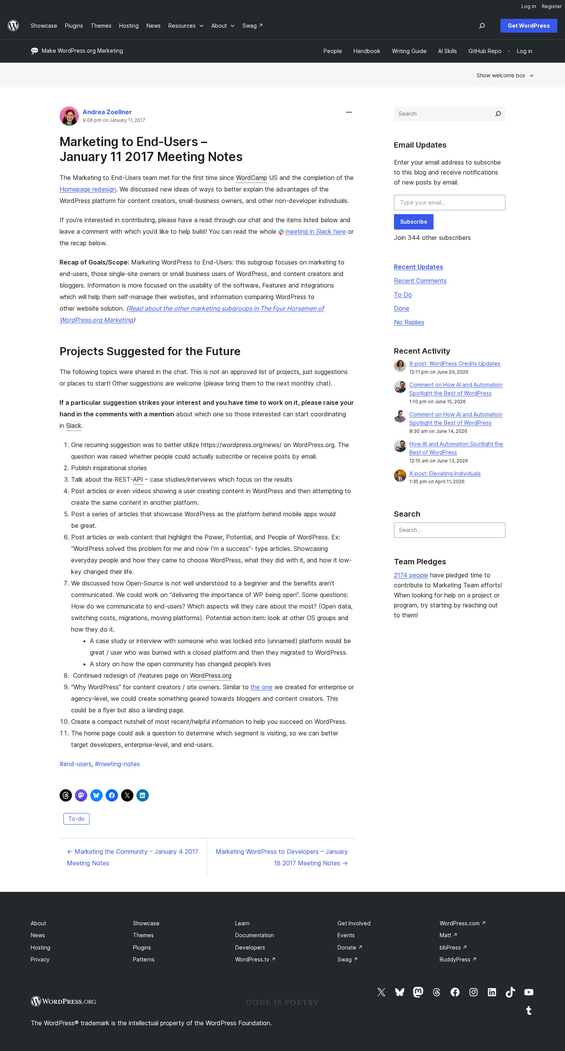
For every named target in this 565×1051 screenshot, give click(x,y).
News (38, 935)
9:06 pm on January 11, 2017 (114, 120)
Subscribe (413, 221)
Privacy (40, 959)
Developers (250, 947)
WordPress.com (463, 923)
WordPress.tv (255, 959)
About (38, 923)
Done (401, 308)
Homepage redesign (88, 189)
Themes (143, 935)
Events (346, 935)
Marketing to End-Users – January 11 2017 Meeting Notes (151, 149)
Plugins (142, 947)
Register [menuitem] (552, 6)
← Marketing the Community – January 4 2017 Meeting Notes (132, 857)
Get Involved (354, 923)
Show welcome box (501, 75)
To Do (403, 294)
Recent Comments (420, 280)
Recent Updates (418, 267)
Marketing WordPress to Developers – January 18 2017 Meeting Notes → (282, 857)
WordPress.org (210, 675)
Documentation (254, 935)
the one (262, 687)
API (138, 479)
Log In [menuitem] (529, 6)
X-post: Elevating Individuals (445, 473)
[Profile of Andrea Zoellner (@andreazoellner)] (69, 117)
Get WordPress (529, 25)
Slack (73, 425)
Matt (449, 935)
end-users (75, 764)
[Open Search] (482, 25)
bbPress (453, 947)
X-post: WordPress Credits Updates (454, 363)
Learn (242, 923)
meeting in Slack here (316, 231)
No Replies (409, 322)
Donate (350, 947)
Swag (347, 959)
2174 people (411, 575)
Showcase (146, 923)
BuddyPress (458, 959)
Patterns (144, 959)
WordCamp (251, 177)
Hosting (40, 947)
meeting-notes (117, 764)
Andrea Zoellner (107, 112)
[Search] (498, 113)
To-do (76, 818)
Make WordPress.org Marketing (82, 50)
